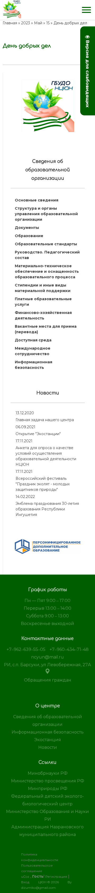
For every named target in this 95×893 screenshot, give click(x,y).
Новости (47, 747)
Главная (10, 23)
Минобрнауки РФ (48, 773)
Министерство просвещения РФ (47, 780)
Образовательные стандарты (46, 244)
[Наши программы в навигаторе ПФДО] (48, 553)
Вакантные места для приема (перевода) (46, 329)
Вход (25, 882)
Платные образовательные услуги (43, 302)
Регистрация (56, 876)
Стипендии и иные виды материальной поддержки (42, 288)
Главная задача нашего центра (45, 419)
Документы (27, 227)
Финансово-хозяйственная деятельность (43, 315)
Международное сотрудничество (32, 351)
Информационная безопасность (33, 365)
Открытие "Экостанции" (38, 433)
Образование (29, 235)
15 (48, 23)
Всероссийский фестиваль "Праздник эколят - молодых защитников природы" (43, 484)
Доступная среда (33, 340)
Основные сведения (36, 200)
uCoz (25, 876)
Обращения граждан (47, 680)
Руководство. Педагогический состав (47, 255)
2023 (25, 23)
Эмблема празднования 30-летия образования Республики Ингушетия (47, 509)
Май (38, 23)
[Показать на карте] (47, 672)
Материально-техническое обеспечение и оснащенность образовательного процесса (47, 271)
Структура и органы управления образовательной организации (46, 214)
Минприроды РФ (47, 788)
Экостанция (47, 739)
